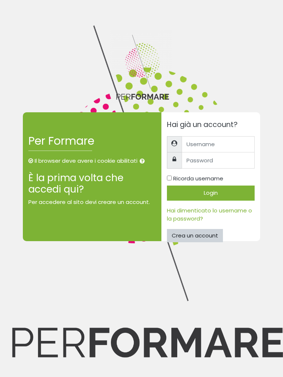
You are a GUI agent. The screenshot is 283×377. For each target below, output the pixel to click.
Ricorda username (198, 178)
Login (211, 193)
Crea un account (195, 235)
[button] (144, 161)
